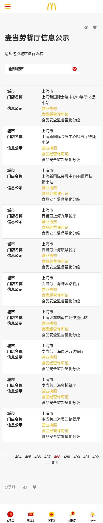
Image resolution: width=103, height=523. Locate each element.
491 (86, 456)
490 (77, 456)
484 (18, 456)
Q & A (93, 520)
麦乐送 (10, 520)
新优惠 (30, 520)
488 (57, 456)
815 (54, 462)
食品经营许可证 (55, 114)
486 (37, 456)
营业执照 (49, 108)
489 (67, 456)
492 (95, 456)
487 (47, 456)
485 (28, 456)
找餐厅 (72, 520)
